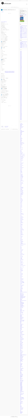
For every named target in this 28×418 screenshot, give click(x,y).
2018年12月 (21, 75)
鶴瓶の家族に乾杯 (21, 412)
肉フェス (20, 392)
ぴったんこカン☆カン (21, 245)
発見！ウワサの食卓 (21, 374)
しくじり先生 (21, 201)
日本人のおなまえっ (21, 348)
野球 (20, 404)
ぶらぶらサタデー (21, 253)
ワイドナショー (21, 287)
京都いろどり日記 (21, 304)
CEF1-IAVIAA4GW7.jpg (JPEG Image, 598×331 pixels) (9, 72)
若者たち (20, 396)
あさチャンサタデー (21, 152)
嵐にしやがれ (21, 329)
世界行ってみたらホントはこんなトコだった (23, 300)
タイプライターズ (21, 216)
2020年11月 (21, 57)
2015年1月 (21, 112)
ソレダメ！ (21, 215)
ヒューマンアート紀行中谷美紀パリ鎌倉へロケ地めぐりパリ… (14, 129)
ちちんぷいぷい (21, 220)
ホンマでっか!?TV (21, 261)
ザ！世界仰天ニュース (21, 193)
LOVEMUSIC (21, 134)
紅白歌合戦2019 (21, 389)
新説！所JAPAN (21, 345)
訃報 (20, 400)
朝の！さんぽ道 (21, 352)
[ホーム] (1, 0)
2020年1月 (21, 65)
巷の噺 (20, 330)
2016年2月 (21, 102)
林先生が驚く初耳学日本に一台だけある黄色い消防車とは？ (5, 129)
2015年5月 (21, 109)
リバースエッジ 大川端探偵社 (22, 282)
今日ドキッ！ (21, 308)
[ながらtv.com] (6, 3)
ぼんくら (20, 260)
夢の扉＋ (20, 322)
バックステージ (21, 242)
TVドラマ (20, 145)
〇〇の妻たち (21, 123)
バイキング (21, 238)
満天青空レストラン (21, 366)
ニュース (20, 235)
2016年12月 (21, 94)
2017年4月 (21, 91)
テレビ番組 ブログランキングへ (22, 16)
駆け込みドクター (21, 411)
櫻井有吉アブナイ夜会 (21, 359)
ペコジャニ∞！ (21, 257)
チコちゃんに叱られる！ (22, 219)
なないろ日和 (21, 231)
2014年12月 (21, 113)
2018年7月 (21, 79)
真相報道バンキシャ (21, 378)
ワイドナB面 (21, 286)
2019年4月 (21, 72)
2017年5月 (21, 90)
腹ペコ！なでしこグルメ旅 (22, 393)
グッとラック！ (21, 179)
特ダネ (20, 371)
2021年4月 (21, 53)
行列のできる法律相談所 (22, 397)
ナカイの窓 (21, 230)
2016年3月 (21, 101)
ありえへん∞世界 (21, 156)
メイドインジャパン (21, 268)
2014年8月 (21, 116)
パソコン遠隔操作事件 (21, 241)
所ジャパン (21, 340)
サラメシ (20, 197)
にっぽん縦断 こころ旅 (21, 234)
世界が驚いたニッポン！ (22, 293)
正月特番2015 (21, 360)
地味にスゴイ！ (21, 319)
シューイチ (21, 204)
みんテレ (20, 267)
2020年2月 (21, 64)
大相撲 (20, 323)
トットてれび (21, 227)
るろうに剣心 (21, 283)
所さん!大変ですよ (21, 337)
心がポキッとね (21, 333)
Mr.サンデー (21, 137)
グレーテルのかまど (21, 182)
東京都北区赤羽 (21, 355)
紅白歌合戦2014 (21, 386)
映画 (20, 349)
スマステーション (21, 209)
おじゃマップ (21, 168)
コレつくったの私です (21, 190)
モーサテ (20, 272)
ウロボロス (21, 164)
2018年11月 (21, 76)
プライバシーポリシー (8, 0)
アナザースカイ (21, 153)
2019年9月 (21, 68)
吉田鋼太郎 (21, 315)
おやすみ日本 (21, 171)
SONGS (20, 141)
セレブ (20, 212)
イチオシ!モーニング (21, 160)
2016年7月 (21, 98)
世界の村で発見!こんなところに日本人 (22, 296)
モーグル (20, 271)
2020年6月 (21, 61)
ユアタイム (21, 275)
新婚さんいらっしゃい (21, 344)
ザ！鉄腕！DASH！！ (21, 194)
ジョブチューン (21, 205)
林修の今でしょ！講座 (21, 356)
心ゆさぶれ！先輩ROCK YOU (22, 334)
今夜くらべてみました (21, 307)
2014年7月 (21, 117)
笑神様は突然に (21, 382)
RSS (20, 24)
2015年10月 (21, 105)
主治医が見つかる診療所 (22, 303)
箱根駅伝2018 (21, 385)
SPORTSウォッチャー (21, 142)
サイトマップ (20, 0)
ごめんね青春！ (21, 189)
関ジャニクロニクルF (21, 408)
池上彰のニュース (21, 363)
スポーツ (20, 208)
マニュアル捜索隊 (21, 264)
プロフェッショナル (21, 256)
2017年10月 (21, 86)
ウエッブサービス (21, 163)
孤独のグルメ (21, 326)
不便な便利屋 (21, 290)
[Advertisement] (9, 17)
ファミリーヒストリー (21, 249)
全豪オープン (21, 311)
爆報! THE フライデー (21, 370)
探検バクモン (21, 341)
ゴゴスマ (20, 186)
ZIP (20, 148)
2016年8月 (21, 97)
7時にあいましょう (21, 127)
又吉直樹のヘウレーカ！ (22, 314)
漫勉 (20, 367)
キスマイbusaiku (21, 175)
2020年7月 (21, 60)
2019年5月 (21, 71)
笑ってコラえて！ (21, 381)
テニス (20, 223)
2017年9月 (21, 87)
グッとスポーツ (21, 178)
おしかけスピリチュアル (22, 167)
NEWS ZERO (21, 138)
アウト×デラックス (21, 149)
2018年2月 (21, 83)
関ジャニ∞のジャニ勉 (21, 407)
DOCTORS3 (21, 130)
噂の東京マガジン (21, 318)
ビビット (20, 246)
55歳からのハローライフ (22, 126)
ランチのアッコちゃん (21, 279)
